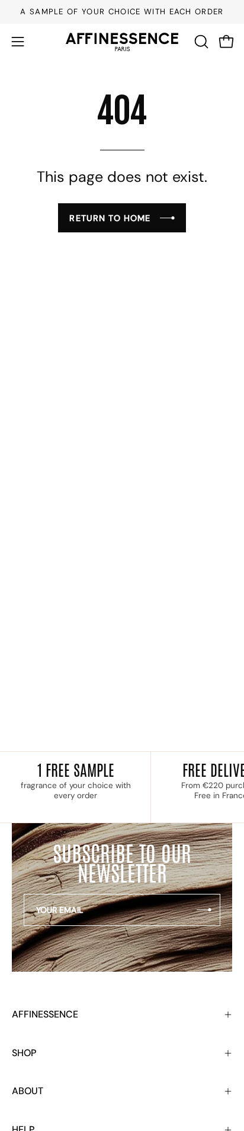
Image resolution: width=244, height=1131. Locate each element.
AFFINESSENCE (45, 1014)
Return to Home (109, 218)
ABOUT (27, 1091)
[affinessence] (122, 42)
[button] (200, 41)
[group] (122, 12)
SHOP (24, 1053)
